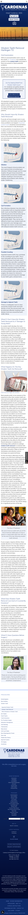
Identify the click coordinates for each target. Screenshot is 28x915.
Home (7, 901)
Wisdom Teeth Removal (7, 709)
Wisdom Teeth (4, 703)
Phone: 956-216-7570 (14, 756)
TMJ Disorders (4, 726)
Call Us (15, 16)
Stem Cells (3, 735)
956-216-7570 (19, 649)
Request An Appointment (14, 96)
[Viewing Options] (2, 912)
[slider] (14, 391)
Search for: (6, 818)
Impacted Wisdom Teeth (7, 707)
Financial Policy (14, 788)
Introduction (14, 778)
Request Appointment (14, 846)
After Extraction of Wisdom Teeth (10, 711)
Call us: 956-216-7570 (14, 94)
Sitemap (17, 910)
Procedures (5, 695)
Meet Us (18, 903)
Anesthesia (3, 744)
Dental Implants (4, 699)
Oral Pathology (4, 724)
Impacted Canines (5, 739)
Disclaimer (11, 910)
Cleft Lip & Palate (5, 731)
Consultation (14, 781)
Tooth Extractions (5, 718)
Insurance (14, 784)
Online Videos (14, 786)
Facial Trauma (4, 716)
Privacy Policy (14, 785)
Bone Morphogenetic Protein (7, 733)
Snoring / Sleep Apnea (14, 808)
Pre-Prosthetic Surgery (6, 720)
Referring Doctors (10, 908)
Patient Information (16, 901)
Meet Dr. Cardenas (14, 825)
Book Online (14, 19)
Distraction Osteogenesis (7, 722)
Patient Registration (14, 844)
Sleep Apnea (4, 729)
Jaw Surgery (4, 713)
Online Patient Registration (14, 782)
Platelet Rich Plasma (6, 737)
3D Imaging (3, 742)
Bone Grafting (4, 701)
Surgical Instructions (14, 905)
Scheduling (14, 779)
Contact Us (14, 831)
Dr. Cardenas (12, 59)
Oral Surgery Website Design (9, 913)
